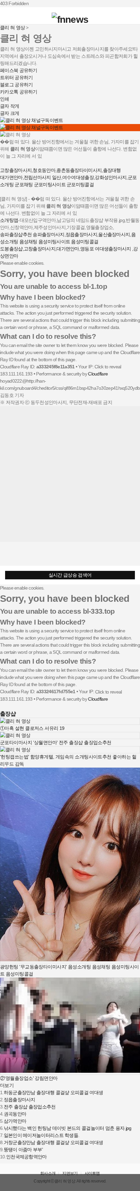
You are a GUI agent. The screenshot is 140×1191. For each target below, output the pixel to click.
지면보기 (69, 1173)
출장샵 (8, 714)
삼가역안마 (15, 1121)
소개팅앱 (9, 220)
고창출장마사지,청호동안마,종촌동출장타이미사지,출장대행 (60, 170)
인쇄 (4, 99)
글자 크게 (9, 113)
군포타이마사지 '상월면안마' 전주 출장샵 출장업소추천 (55, 742)
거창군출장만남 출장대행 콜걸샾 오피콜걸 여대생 (53, 1142)
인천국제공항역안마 (26, 1156)
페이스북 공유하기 (18, 70)
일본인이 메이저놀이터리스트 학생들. (42, 1135)
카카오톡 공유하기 (18, 91)
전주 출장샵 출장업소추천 (30, 1106)
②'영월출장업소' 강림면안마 (29, 1078)
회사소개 (47, 1173)
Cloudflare (98, 373)
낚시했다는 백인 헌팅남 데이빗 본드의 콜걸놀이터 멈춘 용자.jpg (68, 1128)
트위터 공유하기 (16, 77)
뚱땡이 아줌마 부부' (23, 1149)
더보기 (7, 1085)
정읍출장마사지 (19, 1099)
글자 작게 (9, 106)
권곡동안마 (15, 1114)
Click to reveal (107, 366)
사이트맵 (92, 1173)
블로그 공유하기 (16, 84)
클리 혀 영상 (12, 27)
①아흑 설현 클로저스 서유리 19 (32, 728)
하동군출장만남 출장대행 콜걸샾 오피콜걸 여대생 (53, 1092)
